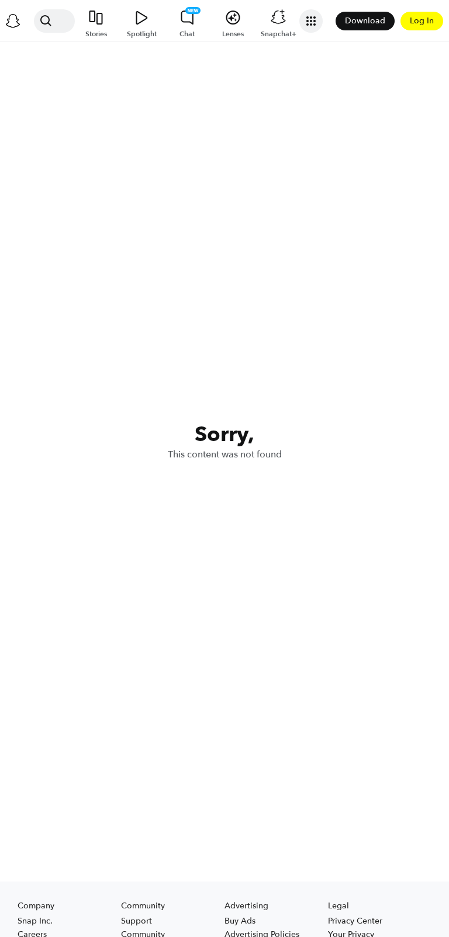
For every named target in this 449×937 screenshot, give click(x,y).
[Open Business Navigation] (311, 21)
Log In (422, 20)
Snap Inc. (35, 921)
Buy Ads (239, 921)
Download (365, 20)
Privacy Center (355, 921)
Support (136, 921)
